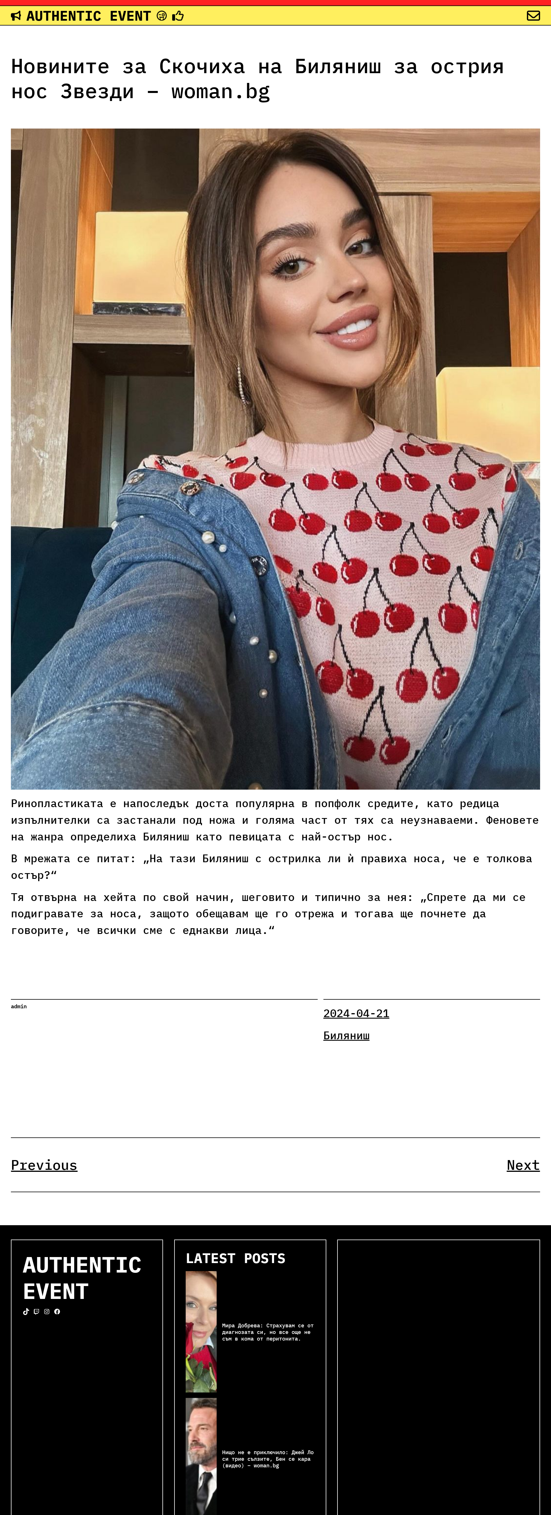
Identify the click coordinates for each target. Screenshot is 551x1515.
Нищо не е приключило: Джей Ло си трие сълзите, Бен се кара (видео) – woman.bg (268, 1459)
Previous (44, 1165)
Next (523, 1165)
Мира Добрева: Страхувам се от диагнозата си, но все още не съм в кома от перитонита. (268, 1332)
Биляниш (346, 1035)
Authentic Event (88, 15)
